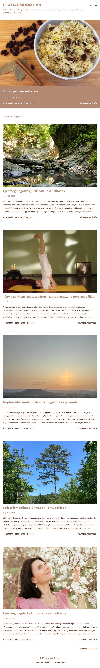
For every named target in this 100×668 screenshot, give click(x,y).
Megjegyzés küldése (24, 103)
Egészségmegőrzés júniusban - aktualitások (34, 508)
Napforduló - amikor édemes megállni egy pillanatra (41, 402)
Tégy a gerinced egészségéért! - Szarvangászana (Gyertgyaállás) (49, 296)
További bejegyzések (88, 649)
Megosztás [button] (8, 103)
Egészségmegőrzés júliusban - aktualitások (34, 191)
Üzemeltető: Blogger (51, 658)
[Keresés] (89, 4)
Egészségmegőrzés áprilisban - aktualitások (34, 613)
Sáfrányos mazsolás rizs (20, 91)
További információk (87, 103)
